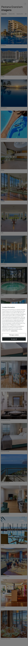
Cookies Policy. (14, 330)
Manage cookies (14, 335)
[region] (14, 323)
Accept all (14, 339)
